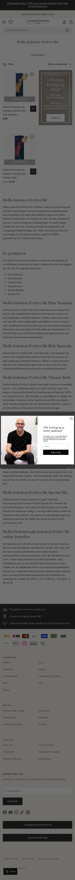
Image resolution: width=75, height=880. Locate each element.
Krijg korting (56, 452)
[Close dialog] (71, 418)
